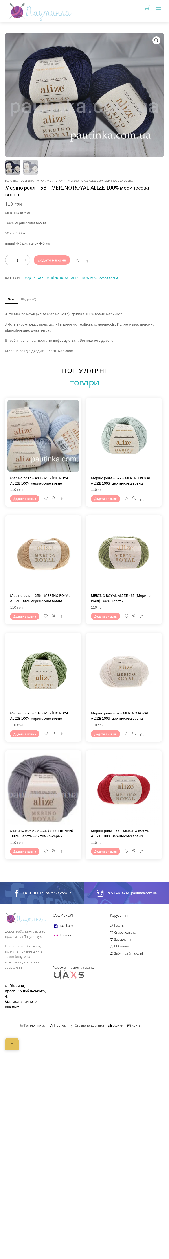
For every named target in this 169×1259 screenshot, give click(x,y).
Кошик (118, 925)
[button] (156, 40)
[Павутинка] (39, 10)
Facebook (66, 926)
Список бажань (124, 932)
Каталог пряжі (34, 1025)
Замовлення (122, 939)
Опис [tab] (11, 299)
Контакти (138, 1025)
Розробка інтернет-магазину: (73, 967)
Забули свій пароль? (128, 953)
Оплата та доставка (89, 1025)
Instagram (66, 935)
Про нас (59, 1025)
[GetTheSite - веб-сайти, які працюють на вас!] (69, 979)
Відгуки (117, 1025)
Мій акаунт (121, 946)
